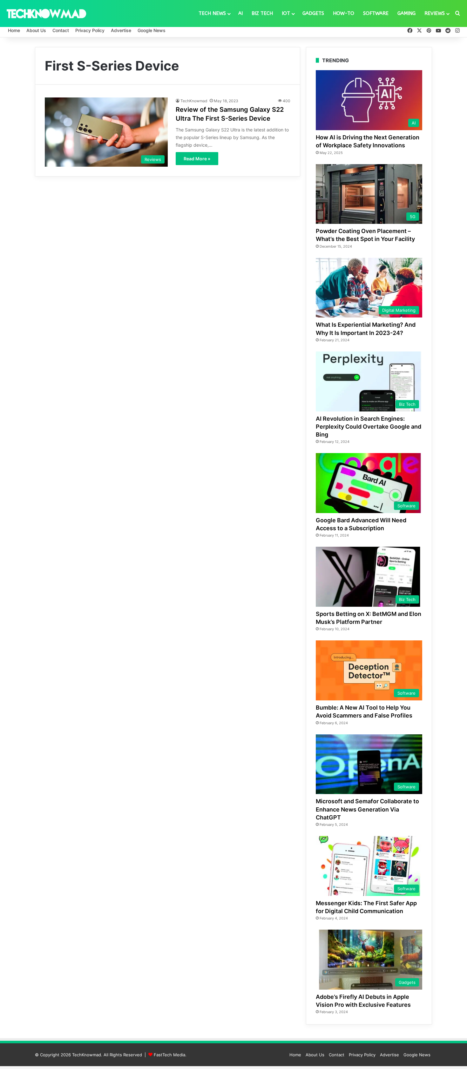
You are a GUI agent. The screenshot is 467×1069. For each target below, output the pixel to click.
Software (376, 13)
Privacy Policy (90, 30)
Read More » (197, 158)
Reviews (434, 13)
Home (14, 30)
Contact (60, 30)
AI (240, 13)
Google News (152, 30)
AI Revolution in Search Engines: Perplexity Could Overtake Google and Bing (368, 426)
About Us (36, 30)
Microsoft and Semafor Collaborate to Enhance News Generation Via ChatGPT (367, 809)
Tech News (212, 13)
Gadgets (313, 13)
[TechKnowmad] (46, 13)
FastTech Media (169, 1054)
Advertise (121, 30)
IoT (286, 13)
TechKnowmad (193, 100)
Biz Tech (262, 13)
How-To (343, 13)
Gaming (406, 13)
